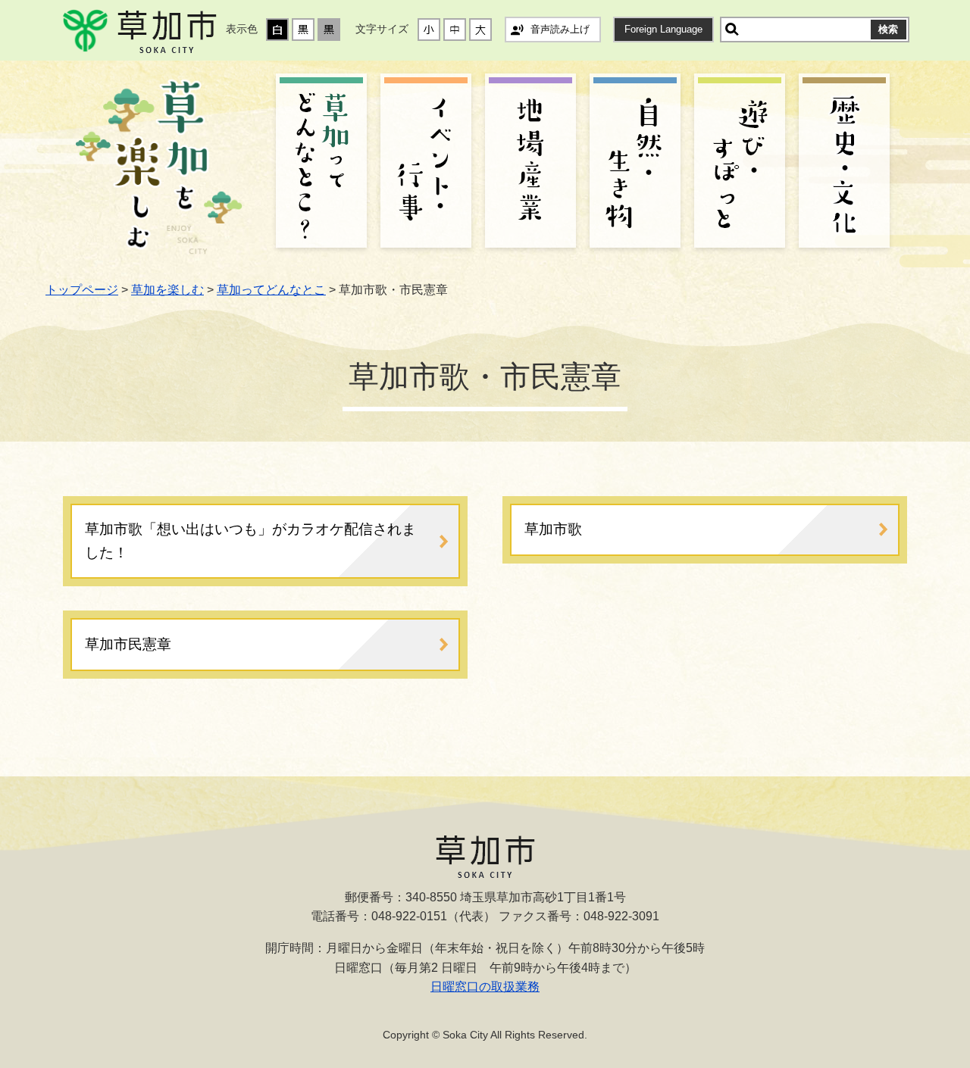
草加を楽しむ (167, 289)
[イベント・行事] (426, 163)
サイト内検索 (732, 29)
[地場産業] (530, 163)
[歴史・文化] (844, 163)
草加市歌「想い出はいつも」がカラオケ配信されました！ (250, 541)
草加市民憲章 (128, 644)
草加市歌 (553, 529)
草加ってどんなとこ (271, 289)
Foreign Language (663, 29)
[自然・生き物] (635, 163)
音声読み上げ (560, 29)
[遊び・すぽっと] (739, 163)
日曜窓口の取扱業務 (485, 986)
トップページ (81, 289)
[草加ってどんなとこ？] (321, 163)
